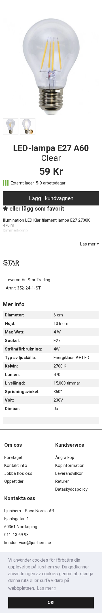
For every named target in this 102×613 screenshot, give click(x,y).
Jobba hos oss (18, 473)
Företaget (13, 457)
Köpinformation (69, 465)
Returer (62, 481)
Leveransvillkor (69, 473)
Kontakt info (15, 465)
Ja (56, 408)
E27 (57, 340)
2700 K (60, 366)
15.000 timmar (67, 383)
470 (57, 374)
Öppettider (14, 481)
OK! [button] (51, 602)
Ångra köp (64, 457)
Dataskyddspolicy (71, 489)
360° (58, 391)
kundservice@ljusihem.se (27, 542)
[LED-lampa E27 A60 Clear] (51, 113)
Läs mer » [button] (46, 588)
